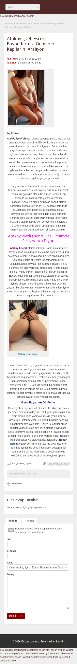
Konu (10, 562)
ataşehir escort (46, 657)
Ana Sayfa (10, 23)
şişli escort (39, 650)
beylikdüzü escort (9, 16)
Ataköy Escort (24, 23)
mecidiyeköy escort (17, 653)
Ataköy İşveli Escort (58, 464)
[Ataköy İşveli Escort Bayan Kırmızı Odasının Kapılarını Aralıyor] (30, 97)
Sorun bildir (17, 483)
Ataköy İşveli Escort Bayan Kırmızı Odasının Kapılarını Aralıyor (30, 43)
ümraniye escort (8, 660)
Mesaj (10, 574)
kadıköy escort (62, 657)
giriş (30, 507)
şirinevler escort (36, 653)
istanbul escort (30, 657)
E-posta (11, 551)
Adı (9, 539)
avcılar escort (26, 16)
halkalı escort (26, 650)
